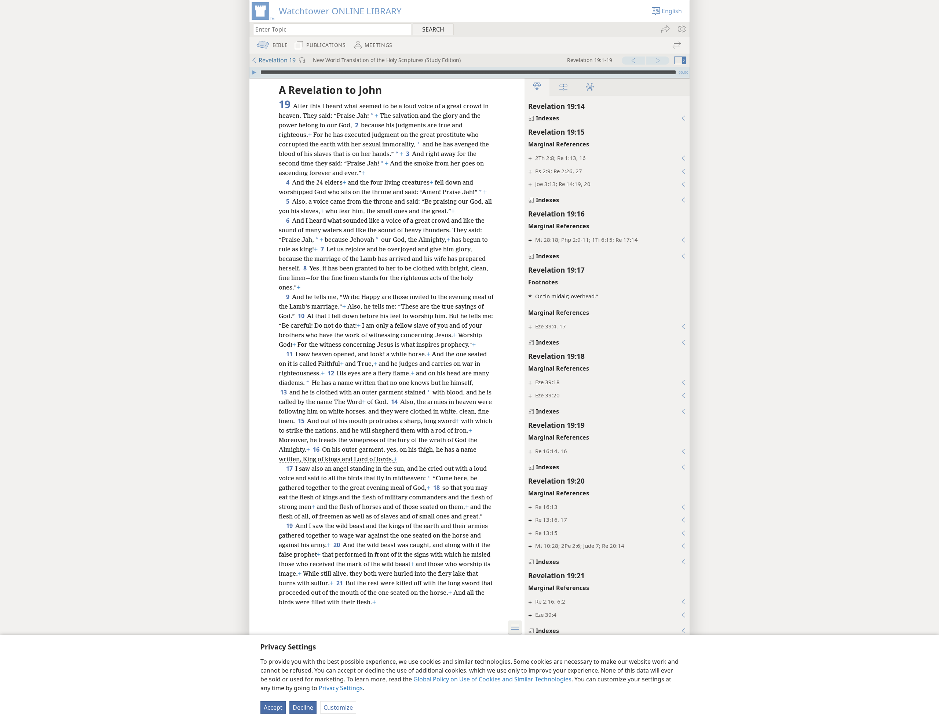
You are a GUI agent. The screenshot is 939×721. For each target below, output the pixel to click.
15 (302, 421)
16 (317, 449)
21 (340, 583)
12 (331, 373)
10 (302, 316)
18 (437, 488)
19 (290, 526)
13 (284, 392)
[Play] (254, 72)
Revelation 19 (277, 60)
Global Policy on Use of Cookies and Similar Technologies (492, 679)
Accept (273, 707)
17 (290, 469)
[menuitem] (681, 29)
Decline (303, 707)
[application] (469, 72)
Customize (338, 707)
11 (290, 354)
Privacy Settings (341, 688)
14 (395, 402)
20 (337, 545)
